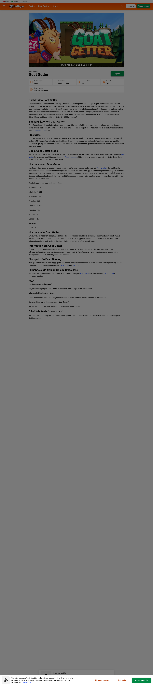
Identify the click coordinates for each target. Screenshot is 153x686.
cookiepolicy (26, 682)
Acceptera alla (141, 680)
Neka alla (122, 680)
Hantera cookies (102, 680)
